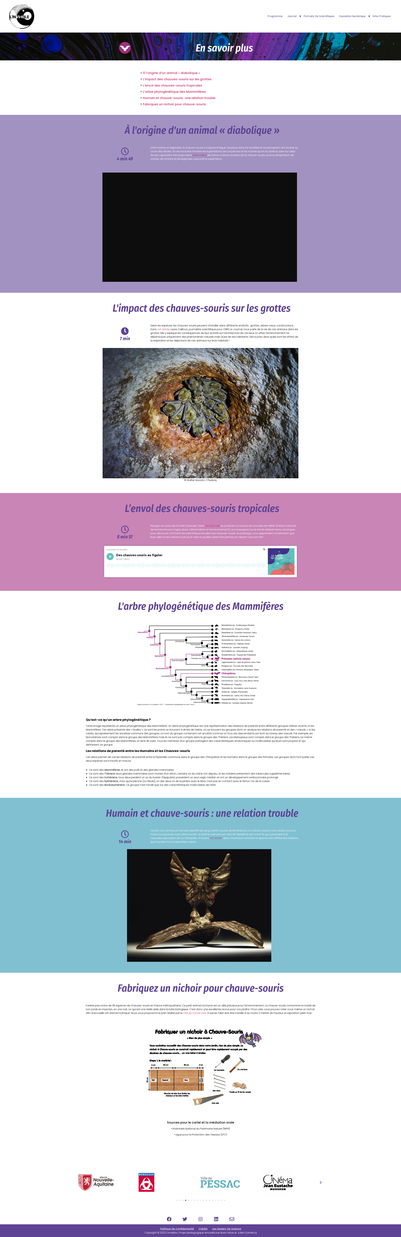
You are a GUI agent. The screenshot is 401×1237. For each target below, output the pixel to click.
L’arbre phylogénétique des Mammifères (174, 91)
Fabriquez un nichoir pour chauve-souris (174, 104)
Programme (275, 16)
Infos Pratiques (381, 16)
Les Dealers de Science (226, 1229)
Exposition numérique (352, 16)
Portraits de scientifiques (319, 16)
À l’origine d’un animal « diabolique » (171, 73)
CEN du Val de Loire (194, 1013)
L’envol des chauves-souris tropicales (172, 85)
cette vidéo (200, 155)
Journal (292, 16)
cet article (163, 329)
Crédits (203, 1229)
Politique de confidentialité (177, 1229)
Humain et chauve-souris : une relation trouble (179, 98)
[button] (80, 1182)
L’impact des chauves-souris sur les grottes (177, 79)
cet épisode (212, 526)
